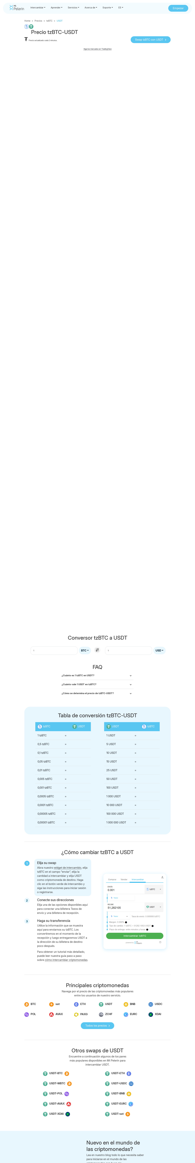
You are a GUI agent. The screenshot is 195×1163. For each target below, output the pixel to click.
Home (27, 20)
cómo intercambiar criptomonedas (66, 960)
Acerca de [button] (90, 7)
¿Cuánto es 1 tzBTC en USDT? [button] (78, 675)
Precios (38, 20)
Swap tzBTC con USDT (149, 39)
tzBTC (49, 20)
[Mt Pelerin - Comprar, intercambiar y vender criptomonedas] (17, 7)
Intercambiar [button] (36, 7)
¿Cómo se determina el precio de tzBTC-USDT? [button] (88, 693)
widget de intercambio (67, 867)
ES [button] (119, 7)
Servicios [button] (72, 7)
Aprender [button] (55, 7)
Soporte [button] (107, 7)
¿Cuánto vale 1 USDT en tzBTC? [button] (79, 684)
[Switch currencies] (97, 650)
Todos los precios (96, 1025)
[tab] (58, 877)
